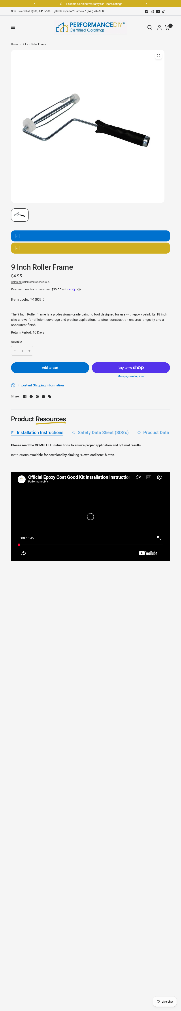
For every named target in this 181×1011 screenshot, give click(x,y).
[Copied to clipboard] (49, 396)
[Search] (149, 27)
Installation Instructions (40, 432)
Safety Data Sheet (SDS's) (103, 432)
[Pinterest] (37, 396)
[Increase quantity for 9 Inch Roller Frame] (29, 350)
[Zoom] (158, 55)
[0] (166, 27)
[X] (31, 396)
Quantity (16, 341)
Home (14, 44)
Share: (15, 396)
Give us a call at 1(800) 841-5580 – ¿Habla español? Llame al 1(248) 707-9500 (58, 11)
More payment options (131, 376)
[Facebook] (146, 11)
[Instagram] (152, 11)
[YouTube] (158, 11)
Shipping (16, 282)
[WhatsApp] (43, 396)
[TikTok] (164, 11)
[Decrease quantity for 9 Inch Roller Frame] (14, 350)
